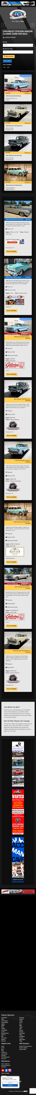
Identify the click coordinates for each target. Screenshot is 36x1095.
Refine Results (9, 56)
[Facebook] (6, 1070)
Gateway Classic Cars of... (11, 98)
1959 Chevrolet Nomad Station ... (14, 96)
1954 (4, 67)
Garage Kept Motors (10, 187)
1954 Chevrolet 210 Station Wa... (14, 185)
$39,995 (28, 462)
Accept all (10, 1085)
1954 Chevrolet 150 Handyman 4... (14, 125)
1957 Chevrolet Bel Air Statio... (22, 460)
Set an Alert (7, 61)
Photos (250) (11, 603)
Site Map (3, 1055)
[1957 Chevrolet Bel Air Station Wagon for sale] (18, 450)
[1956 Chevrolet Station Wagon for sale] (18, 267)
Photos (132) (11, 476)
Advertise (3, 1067)
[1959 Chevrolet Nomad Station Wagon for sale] (18, 83)
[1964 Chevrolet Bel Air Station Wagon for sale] (18, 209)
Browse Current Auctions (25, 1046)
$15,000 (28, 652)
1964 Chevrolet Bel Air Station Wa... (15, 219)
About (2, 1046)
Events (3, 1048)
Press (2, 1051)
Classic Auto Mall (9, 128)
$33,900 (28, 523)
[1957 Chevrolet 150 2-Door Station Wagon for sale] (18, 142)
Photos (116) (10, 229)
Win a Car (3, 1058)
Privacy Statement (5, 1065)
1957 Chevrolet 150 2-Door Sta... (14, 155)
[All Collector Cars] (18, 12)
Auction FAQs (22, 1049)
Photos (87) (10, 667)
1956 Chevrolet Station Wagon (13, 277)
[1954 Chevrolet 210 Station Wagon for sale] (18, 172)
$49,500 (28, 400)
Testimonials (4, 1054)
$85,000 (28, 219)
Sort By (5, 42)
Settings (10, 1083)
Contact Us (4, 1052)
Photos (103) (11, 414)
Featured (9, 348)
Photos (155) (11, 352)
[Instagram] (9, 1070)
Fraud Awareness (5, 1057)
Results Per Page (8, 49)
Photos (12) (9, 287)
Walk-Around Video (11, 290)
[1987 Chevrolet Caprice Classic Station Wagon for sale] (18, 576)
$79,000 (28, 277)
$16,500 (28, 588)
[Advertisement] (18, 916)
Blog (2, 1049)
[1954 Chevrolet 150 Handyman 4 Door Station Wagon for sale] (18, 113)
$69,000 (28, 338)
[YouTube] (2, 1070)
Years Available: (7, 64)
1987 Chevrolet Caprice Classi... (22, 587)
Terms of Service (5, 1064)
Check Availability (11, 251)
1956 (8, 67)
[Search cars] (3, 25)
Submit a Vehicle (23, 1048)
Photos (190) (11, 537)
